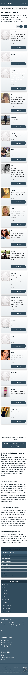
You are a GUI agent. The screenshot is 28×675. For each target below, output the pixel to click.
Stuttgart (8, 517)
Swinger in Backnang (6, 573)
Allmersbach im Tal (6, 599)
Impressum (24, 667)
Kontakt (3, 659)
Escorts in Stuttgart (13, 523)
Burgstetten (4, 593)
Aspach (3, 587)
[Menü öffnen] (25, 670)
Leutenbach (4, 602)
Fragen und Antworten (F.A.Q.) (7, 657)
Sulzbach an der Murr (6, 611)
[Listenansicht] (21, 26)
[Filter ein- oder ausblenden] (25, 26)
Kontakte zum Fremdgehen (7, 642)
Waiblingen (9, 514)
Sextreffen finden (5, 640)
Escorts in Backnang (6, 561)
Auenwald (4, 596)
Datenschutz (16, 667)
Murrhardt (22, 495)
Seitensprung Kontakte (6, 645)
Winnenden (10, 497)
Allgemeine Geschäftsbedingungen (6, 667)
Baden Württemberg (9, 8)
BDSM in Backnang (6, 567)
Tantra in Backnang (6, 564)
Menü (23, 3)
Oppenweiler (4, 590)
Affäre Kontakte (4, 647)
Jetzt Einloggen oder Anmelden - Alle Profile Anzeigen (14, 444)
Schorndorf (13, 512)
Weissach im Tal (5, 584)
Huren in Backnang (6, 555)
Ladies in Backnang (6, 558)
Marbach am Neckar (6, 608)
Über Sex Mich (4, 655)
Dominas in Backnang (6, 570)
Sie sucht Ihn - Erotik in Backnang (9, 576)
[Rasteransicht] (17, 26)
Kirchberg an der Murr (6, 605)
